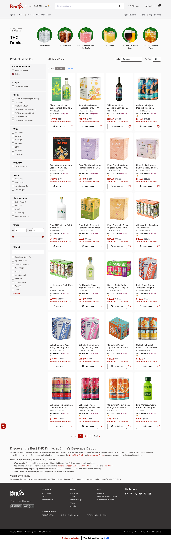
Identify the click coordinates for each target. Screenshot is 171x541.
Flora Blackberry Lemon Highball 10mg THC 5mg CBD (90, 166)
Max (30, 230)
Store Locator (46, 493)
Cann (83, 466)
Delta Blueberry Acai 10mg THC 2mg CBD (59, 346)
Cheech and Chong (96, 455)
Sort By (117, 59)
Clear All (70, 68)
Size (16, 129)
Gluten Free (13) (20, 202)
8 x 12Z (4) (18, 143)
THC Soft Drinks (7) (21, 106)
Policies (72, 503)
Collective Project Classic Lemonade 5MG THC (147, 346)
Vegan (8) (18, 205)
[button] (38, 6)
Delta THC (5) (19, 268)
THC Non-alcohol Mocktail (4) (25, 109)
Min (13, 230)
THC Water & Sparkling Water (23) (27, 99)
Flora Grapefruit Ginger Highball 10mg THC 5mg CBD (118, 166)
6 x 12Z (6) (18, 136)
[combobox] (89, 6)
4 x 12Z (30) (19, 133)
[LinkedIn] (150, 494)
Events (44, 496)
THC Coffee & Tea (48, 515)
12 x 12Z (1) (19, 154)
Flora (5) (18, 271)
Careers (72, 496)
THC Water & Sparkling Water (97, 515)
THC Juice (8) (20, 102)
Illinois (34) (19, 179)
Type (16, 83)
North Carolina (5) (21, 186)
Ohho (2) (18, 289)
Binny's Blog (74, 493)
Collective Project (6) (22, 264)
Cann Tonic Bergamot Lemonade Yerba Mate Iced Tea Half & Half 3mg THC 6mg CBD (90, 226)
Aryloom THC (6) (21, 261)
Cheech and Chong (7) (23, 257)
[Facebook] (126, 494)
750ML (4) (18, 140)
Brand (17, 247)
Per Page (148, 59)
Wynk (81, 455)
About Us (73, 506)
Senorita (61, 466)
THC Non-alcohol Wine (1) (24, 120)
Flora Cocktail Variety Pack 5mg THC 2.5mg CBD (146, 166)
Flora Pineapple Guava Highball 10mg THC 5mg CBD (118, 226)
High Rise (96, 466)
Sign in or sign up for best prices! (60, 121)
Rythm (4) (18, 279)
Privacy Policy (140, 532)
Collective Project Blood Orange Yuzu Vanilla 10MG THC (118, 406)
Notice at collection (71, 538)
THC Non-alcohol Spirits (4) (24, 113)
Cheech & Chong (73, 466)
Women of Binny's (76, 500)
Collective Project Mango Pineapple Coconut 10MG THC (145, 106)
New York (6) (19, 182)
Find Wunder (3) (20, 282)
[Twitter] (136, 494)
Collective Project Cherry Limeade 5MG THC (61, 406)
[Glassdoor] (145, 494)
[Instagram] (131, 494)
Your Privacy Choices (93, 538)
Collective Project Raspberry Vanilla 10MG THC (90, 406)
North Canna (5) (20, 275)
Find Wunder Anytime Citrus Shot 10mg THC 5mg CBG (146, 406)
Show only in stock (21, 70)
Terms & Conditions (154, 532)
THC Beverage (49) (21, 86)
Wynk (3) (18, 286)
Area (16, 175)
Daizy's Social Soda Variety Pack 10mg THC (118, 286)
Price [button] (16, 225)
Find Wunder (109, 466)
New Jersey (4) (20, 190)
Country (18, 163)
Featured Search (22, 66)
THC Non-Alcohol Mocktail (70, 515)
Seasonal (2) (19, 213)
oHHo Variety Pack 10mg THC (61, 286)
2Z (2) (17, 147)
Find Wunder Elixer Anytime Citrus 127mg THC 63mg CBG (89, 286)
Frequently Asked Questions (107, 496)
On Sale (17, 74)
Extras (19, 29)
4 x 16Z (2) (18, 151)
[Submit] (120, 6)
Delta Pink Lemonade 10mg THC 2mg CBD (89, 346)
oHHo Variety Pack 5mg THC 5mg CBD (147, 226)
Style (16, 95)
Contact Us (101, 493)
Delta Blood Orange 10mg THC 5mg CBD (145, 286)
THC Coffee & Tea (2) (22, 117)
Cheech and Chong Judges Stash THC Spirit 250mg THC (61, 106)
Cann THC (73, 455)
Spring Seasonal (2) (22, 216)
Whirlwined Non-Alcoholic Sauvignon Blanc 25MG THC (117, 106)
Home (12, 29)
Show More (16, 293)
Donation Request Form (105, 500)
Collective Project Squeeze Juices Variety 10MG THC (118, 346)
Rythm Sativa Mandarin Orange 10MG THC (61, 166)
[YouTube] (140, 494)
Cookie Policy (128, 532)
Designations (20, 198)
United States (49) (21, 166)
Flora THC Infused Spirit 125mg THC (61, 226)
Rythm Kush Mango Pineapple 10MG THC (89, 106)
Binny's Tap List (47, 500)
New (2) (17, 209)
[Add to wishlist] (72, 126)
